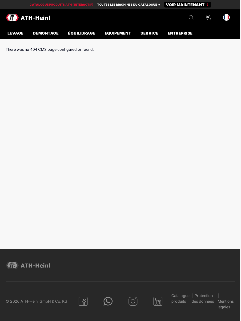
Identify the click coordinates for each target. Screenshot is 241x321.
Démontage (46, 33)
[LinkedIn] (158, 301)
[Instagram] (133, 301)
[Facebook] (83, 301)
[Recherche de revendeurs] (208, 17)
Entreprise (180, 33)
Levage (16, 33)
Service (149, 33)
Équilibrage (81, 33)
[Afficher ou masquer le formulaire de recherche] (191, 17)
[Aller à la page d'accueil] (28, 17)
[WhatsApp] (108, 301)
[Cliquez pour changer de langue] (226, 17)
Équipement (118, 33)
